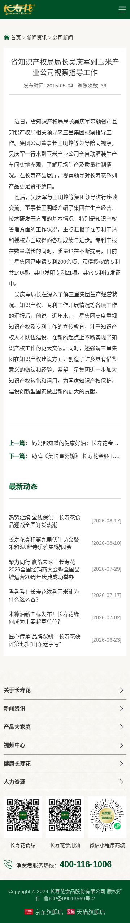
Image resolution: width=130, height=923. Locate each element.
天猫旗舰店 (91, 912)
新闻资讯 (37, 37)
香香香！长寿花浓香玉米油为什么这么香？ (44, 595)
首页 (16, 37)
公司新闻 (63, 37)
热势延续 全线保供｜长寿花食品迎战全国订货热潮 (45, 521)
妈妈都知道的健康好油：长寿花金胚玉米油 (63, 445)
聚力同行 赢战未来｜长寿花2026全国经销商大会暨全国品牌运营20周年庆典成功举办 (44, 569)
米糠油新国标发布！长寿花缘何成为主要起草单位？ (44, 618)
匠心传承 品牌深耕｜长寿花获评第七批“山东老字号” (45, 640)
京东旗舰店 (49, 912)
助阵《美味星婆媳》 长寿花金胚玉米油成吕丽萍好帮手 (64, 458)
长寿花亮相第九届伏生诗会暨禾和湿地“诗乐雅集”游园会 (44, 543)
